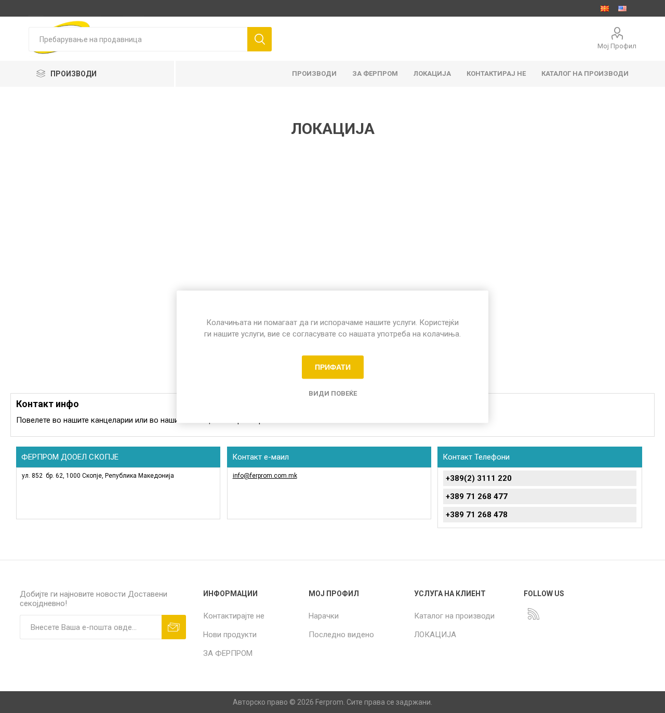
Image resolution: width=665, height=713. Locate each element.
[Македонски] (604, 8)
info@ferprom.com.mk (265, 475)
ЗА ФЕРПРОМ (227, 653)
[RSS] (533, 614)
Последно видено (341, 634)
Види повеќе (333, 393)
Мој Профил (616, 46)
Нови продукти (230, 634)
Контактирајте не (233, 616)
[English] (622, 8)
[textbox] (138, 39)
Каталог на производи (454, 616)
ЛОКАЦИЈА (435, 634)
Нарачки (324, 616)
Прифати (333, 367)
